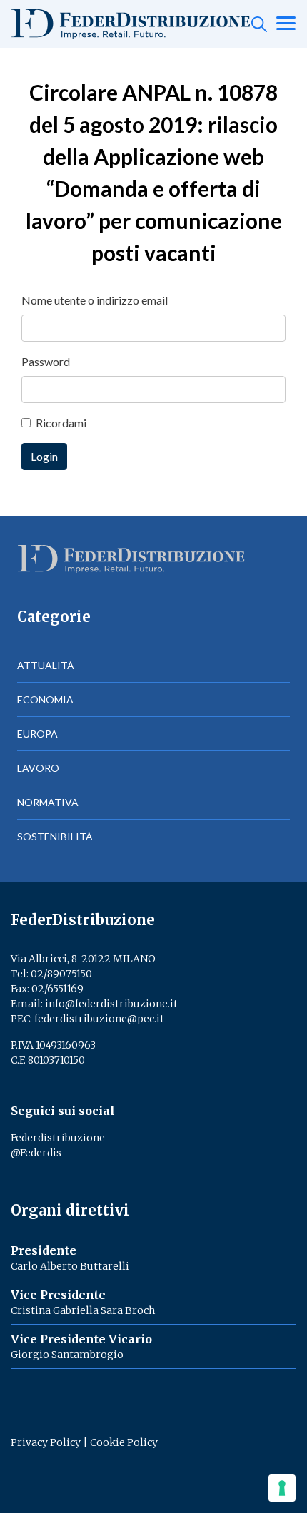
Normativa (48, 802)
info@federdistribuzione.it (111, 1003)
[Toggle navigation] (286, 24)
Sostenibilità (55, 836)
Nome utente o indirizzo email (94, 300)
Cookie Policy (124, 1442)
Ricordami (61, 422)
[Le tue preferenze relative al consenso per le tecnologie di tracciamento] (282, 1488)
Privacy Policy (46, 1442)
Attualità (45, 665)
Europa (37, 734)
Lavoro (38, 768)
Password (45, 361)
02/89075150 (61, 973)
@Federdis (36, 1152)
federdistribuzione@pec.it (99, 1018)
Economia (45, 699)
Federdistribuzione (58, 1137)
